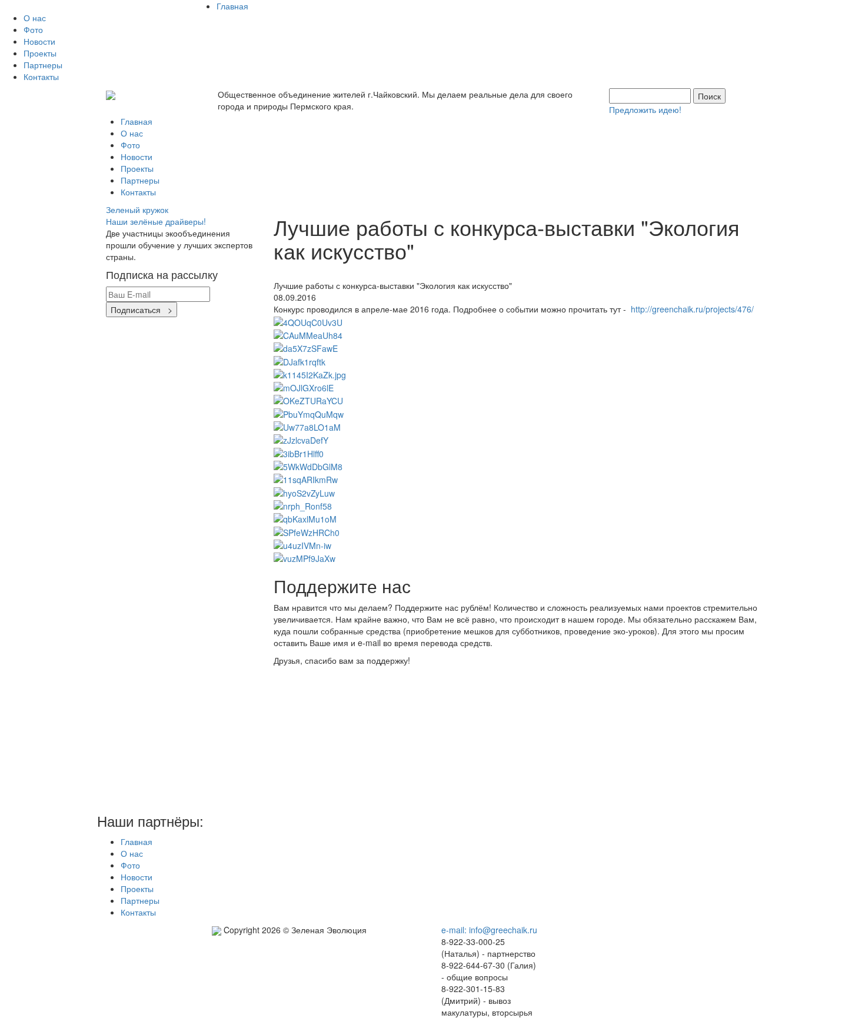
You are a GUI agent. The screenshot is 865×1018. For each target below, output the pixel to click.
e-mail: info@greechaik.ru (489, 930)
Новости (39, 41)
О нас (35, 18)
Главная (232, 6)
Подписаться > (141, 309)
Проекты (40, 53)
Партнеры (43, 65)
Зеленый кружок (138, 209)
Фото (33, 29)
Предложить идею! (645, 109)
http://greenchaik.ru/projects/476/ (692, 309)
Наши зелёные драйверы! (156, 221)
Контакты (41, 76)
